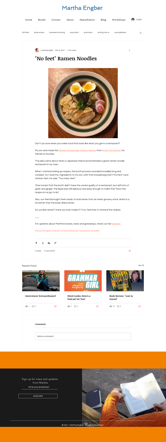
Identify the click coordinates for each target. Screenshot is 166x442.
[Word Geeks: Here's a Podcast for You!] (83, 280)
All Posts (25, 32)
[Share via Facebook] (36, 243)
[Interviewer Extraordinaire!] (41, 280)
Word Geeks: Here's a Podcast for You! (78, 297)
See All (141, 265)
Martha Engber (82, 8)
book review (39, 32)
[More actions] (129, 50)
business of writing (57, 32)
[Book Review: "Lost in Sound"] (125, 280)
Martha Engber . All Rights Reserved (86, 425)
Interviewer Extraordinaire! (40, 295)
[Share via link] (55, 243)
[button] (42, 20)
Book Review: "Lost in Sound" (121, 297)
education (74, 32)
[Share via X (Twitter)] (42, 243)
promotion (88, 32)
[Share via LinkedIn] (49, 243)
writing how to (103, 32)
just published (120, 32)
